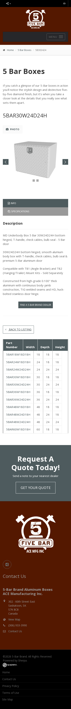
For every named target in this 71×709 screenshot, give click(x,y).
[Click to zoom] (35, 160)
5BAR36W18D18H (18, 392)
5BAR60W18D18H (18, 429)
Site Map (7, 699)
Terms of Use (10, 693)
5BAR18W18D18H (18, 354)
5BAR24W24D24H (18, 369)
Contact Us (15, 631)
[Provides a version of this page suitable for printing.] (64, 3)
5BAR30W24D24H (25, 115)
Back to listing (19, 329)
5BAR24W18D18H (18, 362)
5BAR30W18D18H (18, 377)
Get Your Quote (36, 487)
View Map (14, 619)
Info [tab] (13, 203)
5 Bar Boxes (24, 50)
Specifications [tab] (20, 211)
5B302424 (40, 50)
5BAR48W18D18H (18, 407)
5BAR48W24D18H (18, 414)
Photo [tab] (14, 129)
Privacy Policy (10, 686)
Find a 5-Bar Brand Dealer (35, 305)
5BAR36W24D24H (18, 399)
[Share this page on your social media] (7, 564)
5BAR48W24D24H (18, 422)
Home (10, 50)
